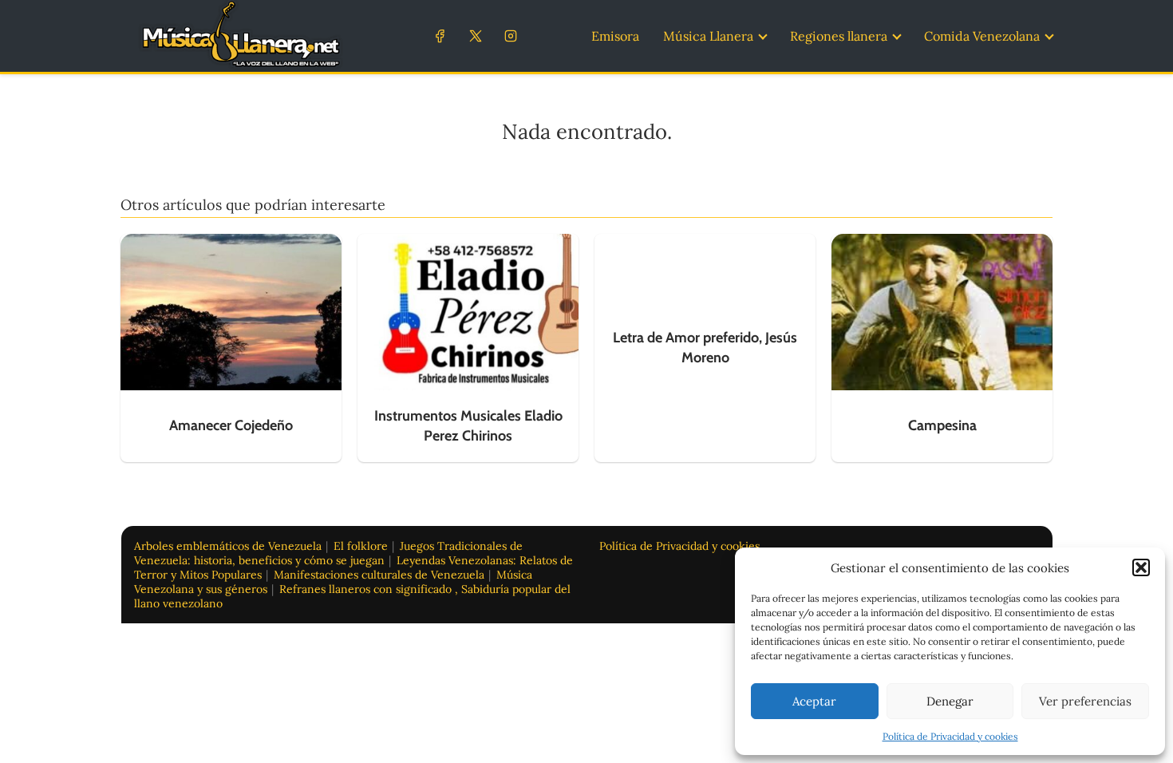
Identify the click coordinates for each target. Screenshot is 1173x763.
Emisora (615, 36)
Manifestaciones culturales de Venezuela (379, 574)
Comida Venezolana (982, 36)
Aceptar (814, 701)
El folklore (361, 546)
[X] (475, 35)
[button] (1141, 567)
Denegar (950, 701)
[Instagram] (510, 35)
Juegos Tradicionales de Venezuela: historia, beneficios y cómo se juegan (328, 553)
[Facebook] (440, 35)
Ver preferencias (1085, 701)
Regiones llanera (838, 36)
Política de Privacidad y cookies (950, 736)
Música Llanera (708, 36)
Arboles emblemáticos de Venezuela (228, 546)
